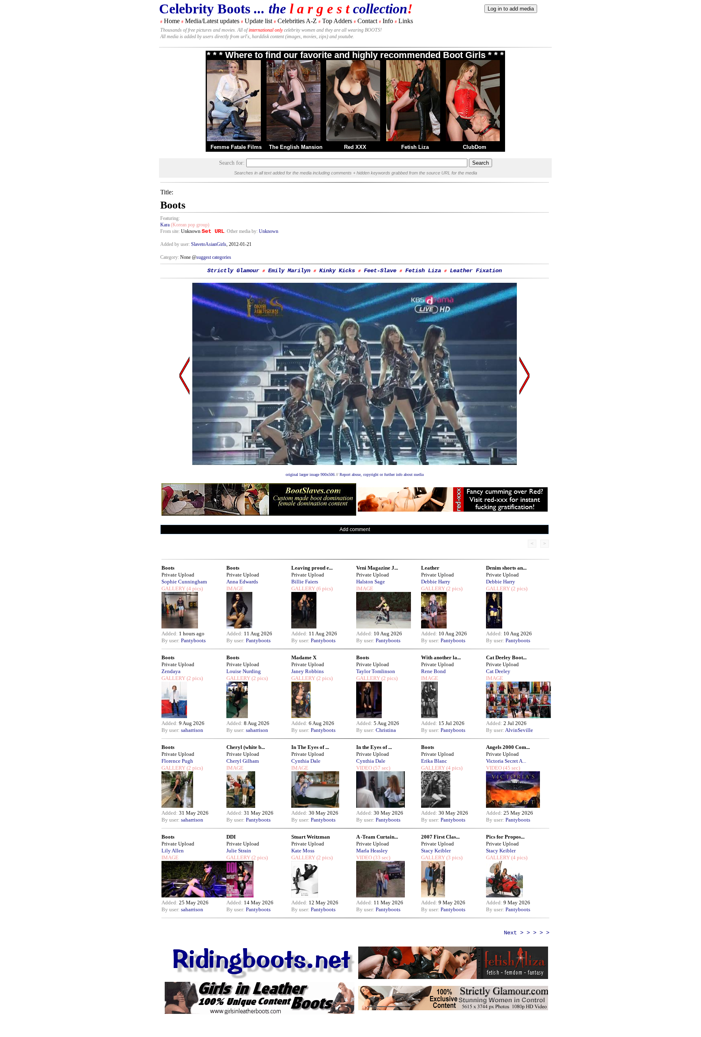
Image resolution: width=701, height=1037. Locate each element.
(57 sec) (381, 768)
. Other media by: (241, 231)
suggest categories (213, 257)
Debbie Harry (435, 582)
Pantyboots (193, 640)
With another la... (441, 657)
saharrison (192, 730)
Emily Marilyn (289, 270)
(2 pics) (453, 588)
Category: (170, 257)
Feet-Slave (380, 270)
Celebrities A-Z (297, 20)
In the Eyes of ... (374, 747)
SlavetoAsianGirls (208, 244)
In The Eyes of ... (310, 747)
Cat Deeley (498, 671)
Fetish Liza (415, 147)
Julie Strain (238, 851)
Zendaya (171, 671)
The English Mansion (296, 147)
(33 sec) (381, 857)
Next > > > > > (526, 932)
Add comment (355, 529)
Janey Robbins (307, 671)
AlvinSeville (519, 730)
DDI (231, 837)
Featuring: (170, 218)
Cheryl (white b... (245, 747)
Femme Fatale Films (236, 147)
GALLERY (173, 588)
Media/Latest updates (212, 20)
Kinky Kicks (337, 270)
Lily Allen (172, 851)
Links (405, 20)
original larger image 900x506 (310, 474)
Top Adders (337, 20)
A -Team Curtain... (377, 837)
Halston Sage (370, 582)
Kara (165, 225)
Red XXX (355, 147)
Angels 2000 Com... (508, 747)
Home (172, 20)
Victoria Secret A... (506, 761)
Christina (386, 730)
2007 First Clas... (440, 837)
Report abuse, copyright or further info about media (382, 474)
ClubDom (474, 147)
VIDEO (364, 768)
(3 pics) (453, 857)
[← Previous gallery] (184, 453)
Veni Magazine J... (377, 568)
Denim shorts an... (506, 568)
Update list (258, 20)
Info (388, 20)
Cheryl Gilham (242, 761)
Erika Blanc (434, 761)
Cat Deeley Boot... (506, 657)
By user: (171, 640)
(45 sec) (511, 768)
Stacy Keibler (436, 851)
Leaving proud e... (312, 568)
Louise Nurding (243, 671)
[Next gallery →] (524, 453)
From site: (170, 231)
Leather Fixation (476, 270)
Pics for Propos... (505, 837)
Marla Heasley (372, 851)
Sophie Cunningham (184, 582)
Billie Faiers (304, 582)
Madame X (303, 657)
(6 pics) (324, 588)
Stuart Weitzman (310, 837)
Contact (367, 20)
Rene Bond (433, 671)
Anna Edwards (242, 582)
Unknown (268, 231)
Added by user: (175, 244)
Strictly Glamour (233, 270)
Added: (170, 633)
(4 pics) (194, 588)
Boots (167, 568)
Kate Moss (302, 851)
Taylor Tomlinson (375, 671)
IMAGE (234, 588)
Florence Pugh (177, 761)
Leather (430, 568)
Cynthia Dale (305, 761)
